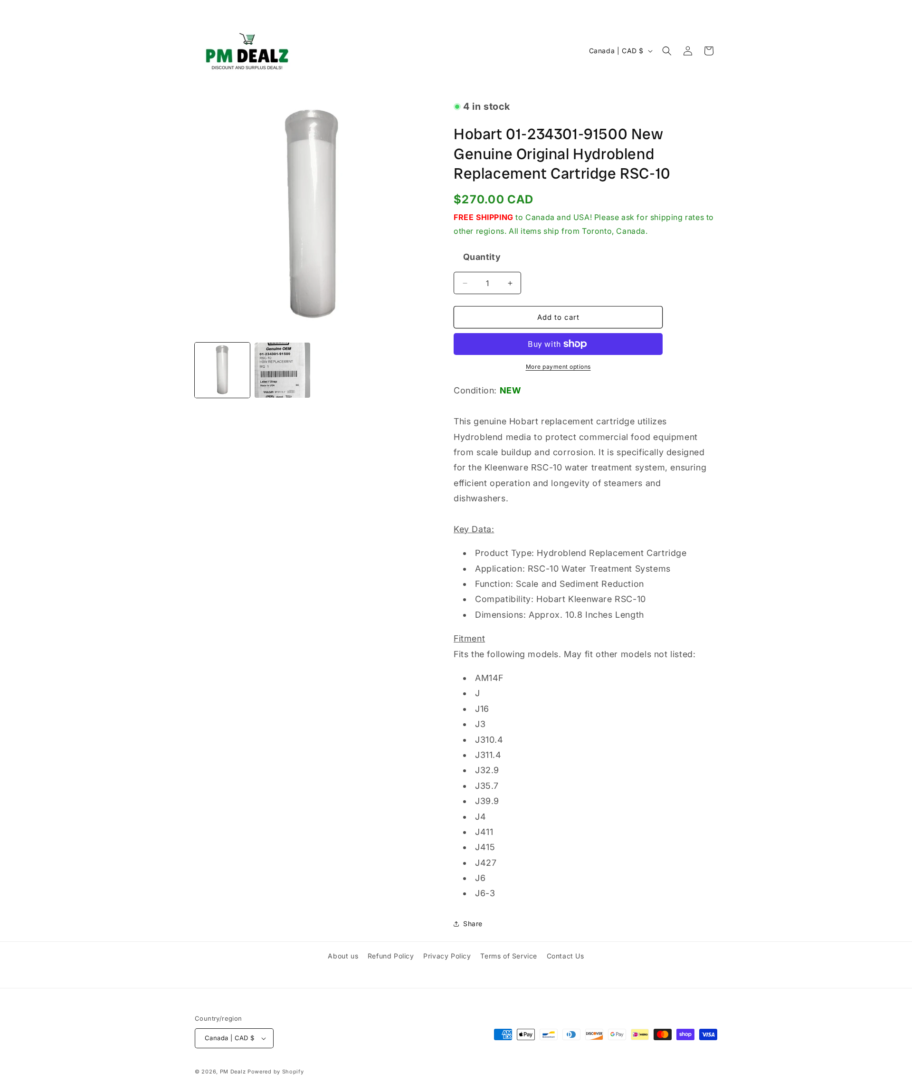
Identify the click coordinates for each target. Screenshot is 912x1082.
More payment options (558, 366)
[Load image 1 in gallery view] (222, 370)
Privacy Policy (447, 956)
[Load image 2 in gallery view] (282, 370)
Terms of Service (508, 956)
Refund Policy (391, 956)
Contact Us (565, 956)
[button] (666, 50)
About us (343, 956)
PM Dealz (233, 1071)
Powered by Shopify (275, 1071)
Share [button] (473, 923)
